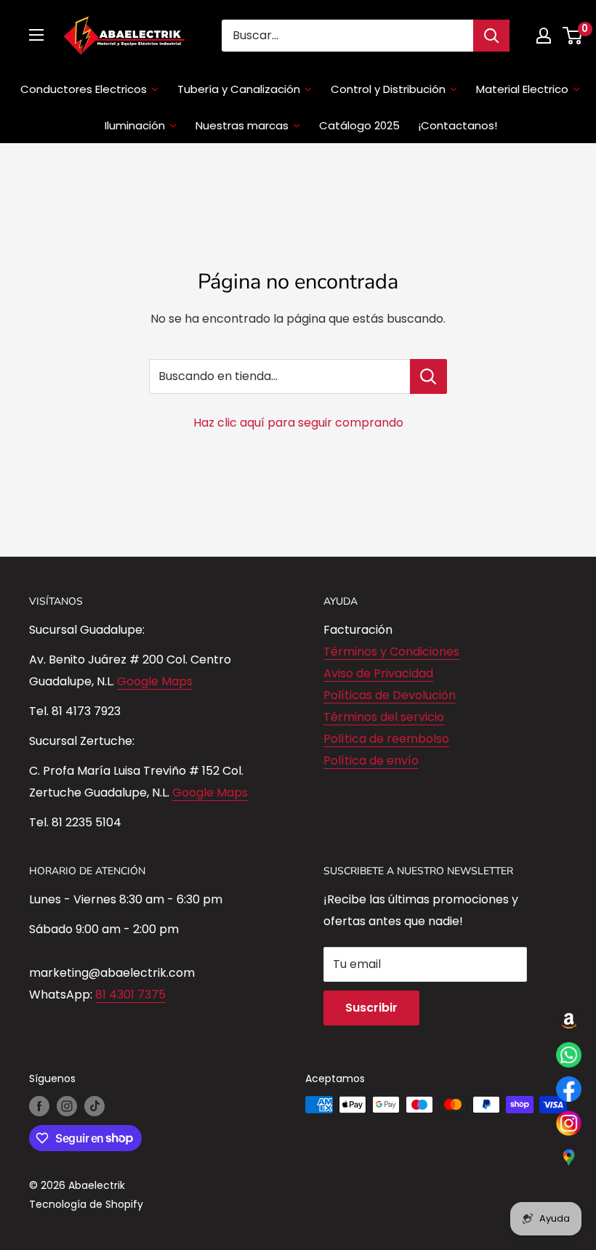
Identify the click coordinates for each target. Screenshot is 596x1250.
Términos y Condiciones (391, 651)
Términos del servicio (383, 717)
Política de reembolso (386, 738)
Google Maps (155, 681)
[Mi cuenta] (543, 36)
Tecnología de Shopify (86, 1204)
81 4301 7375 (130, 994)
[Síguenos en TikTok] (94, 1106)
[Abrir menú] (36, 35)
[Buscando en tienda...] (428, 376)
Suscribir (371, 1007)
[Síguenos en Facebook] (39, 1106)
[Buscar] (491, 36)
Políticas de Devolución (389, 695)
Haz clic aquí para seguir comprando (298, 422)
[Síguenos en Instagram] (67, 1106)
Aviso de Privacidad (378, 673)
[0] (573, 35)
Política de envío (371, 760)
